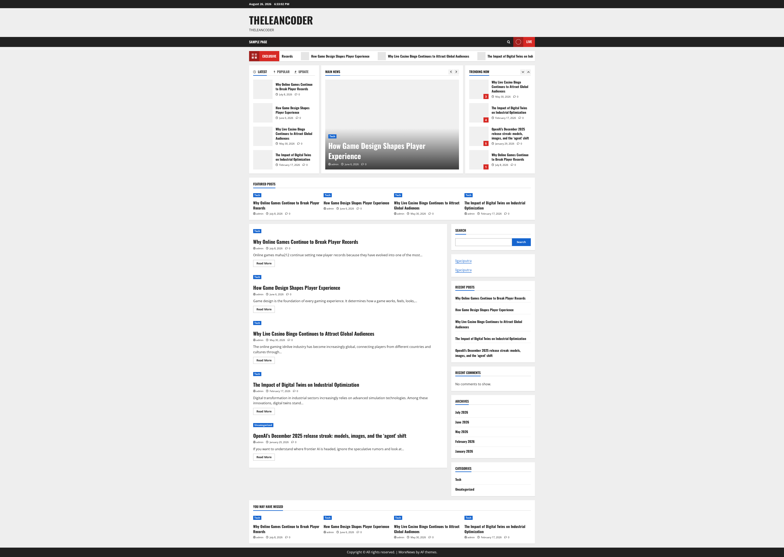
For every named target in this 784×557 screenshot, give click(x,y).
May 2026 (461, 431)
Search (460, 230)
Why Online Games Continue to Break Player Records (263, 89)
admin (335, 164)
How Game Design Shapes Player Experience (320, 56)
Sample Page (258, 41)
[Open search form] (508, 42)
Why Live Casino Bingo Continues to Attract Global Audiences (408, 56)
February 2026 (465, 441)
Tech (332, 136)
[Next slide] (456, 72)
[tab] (263, 72)
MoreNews (407, 552)
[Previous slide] (450, 72)
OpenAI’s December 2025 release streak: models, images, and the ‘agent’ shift (479, 136)
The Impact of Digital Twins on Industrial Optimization (502, 56)
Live (529, 41)
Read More (265, 264)
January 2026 (464, 451)
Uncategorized (263, 425)
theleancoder (281, 19)
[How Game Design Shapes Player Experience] (392, 124)
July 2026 (461, 412)
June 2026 (462, 422)
